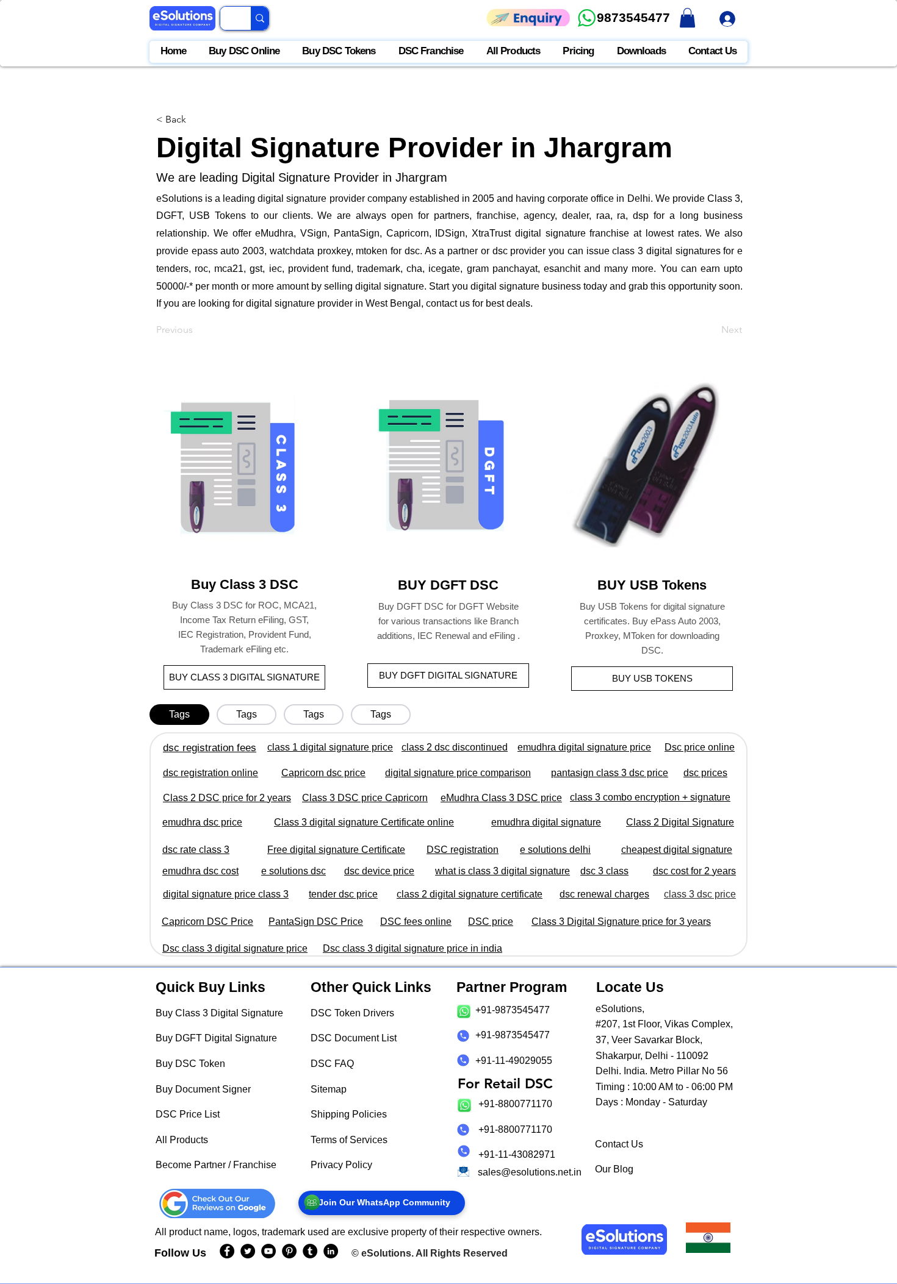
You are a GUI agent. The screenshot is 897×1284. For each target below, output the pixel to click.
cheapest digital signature (676, 849)
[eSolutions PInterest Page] (289, 1251)
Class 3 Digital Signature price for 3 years (621, 921)
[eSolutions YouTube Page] (268, 1251)
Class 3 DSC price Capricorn (365, 798)
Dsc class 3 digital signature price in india (412, 948)
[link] (687, 17)
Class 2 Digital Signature (680, 822)
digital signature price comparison (458, 773)
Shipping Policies (349, 1114)
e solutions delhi (555, 849)
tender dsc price (343, 894)
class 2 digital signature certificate (469, 894)
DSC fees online (416, 921)
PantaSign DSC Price (315, 921)
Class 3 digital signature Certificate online (364, 822)
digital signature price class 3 (226, 894)
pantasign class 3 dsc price (609, 773)
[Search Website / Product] (259, 18)
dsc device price (379, 871)
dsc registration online (210, 773)
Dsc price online (700, 747)
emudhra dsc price (202, 822)
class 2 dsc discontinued (455, 747)
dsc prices (705, 773)
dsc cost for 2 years (694, 871)
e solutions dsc (293, 871)
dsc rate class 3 (195, 849)
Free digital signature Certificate (336, 849)
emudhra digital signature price (584, 747)
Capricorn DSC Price (207, 921)
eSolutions (386, 1253)
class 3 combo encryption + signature (650, 797)
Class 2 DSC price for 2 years (227, 798)
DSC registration (463, 849)
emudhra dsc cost (200, 871)
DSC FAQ (332, 1063)
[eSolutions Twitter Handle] (247, 1251)
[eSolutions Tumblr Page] (310, 1251)
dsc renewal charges (604, 894)
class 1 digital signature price (330, 747)
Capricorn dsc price (323, 773)
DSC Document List (354, 1038)
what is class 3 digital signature (502, 871)
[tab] (179, 714)
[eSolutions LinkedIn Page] (330, 1251)
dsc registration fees (209, 748)
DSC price (490, 921)
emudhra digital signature (546, 822)
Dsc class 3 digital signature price (235, 948)
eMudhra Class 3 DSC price (501, 798)
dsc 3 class (604, 871)
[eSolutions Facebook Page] (227, 1251)
